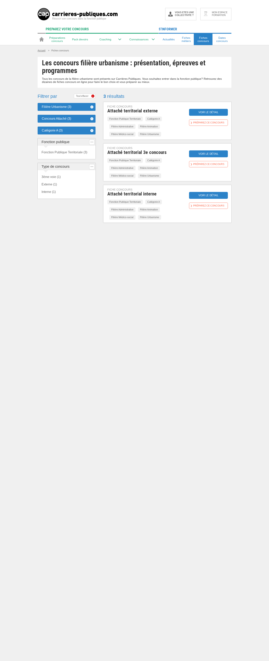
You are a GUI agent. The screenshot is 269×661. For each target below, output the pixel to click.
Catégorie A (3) (52, 130)
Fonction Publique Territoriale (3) (64, 152)
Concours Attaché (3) (56, 118)
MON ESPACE (219, 14)
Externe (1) (49, 184)
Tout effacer (82, 96)
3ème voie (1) (51, 177)
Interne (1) (49, 191)
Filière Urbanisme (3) (56, 106)
